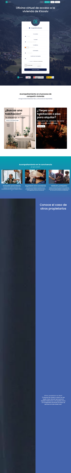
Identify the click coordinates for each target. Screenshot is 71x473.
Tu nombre (35, 34)
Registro (57, 2)
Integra (47, 2)
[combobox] (26, 47)
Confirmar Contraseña (35, 56)
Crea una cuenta (35, 69)
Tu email (35, 39)
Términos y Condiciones (38, 61)
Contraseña (35, 50)
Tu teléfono (35, 45)
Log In (52, 2)
